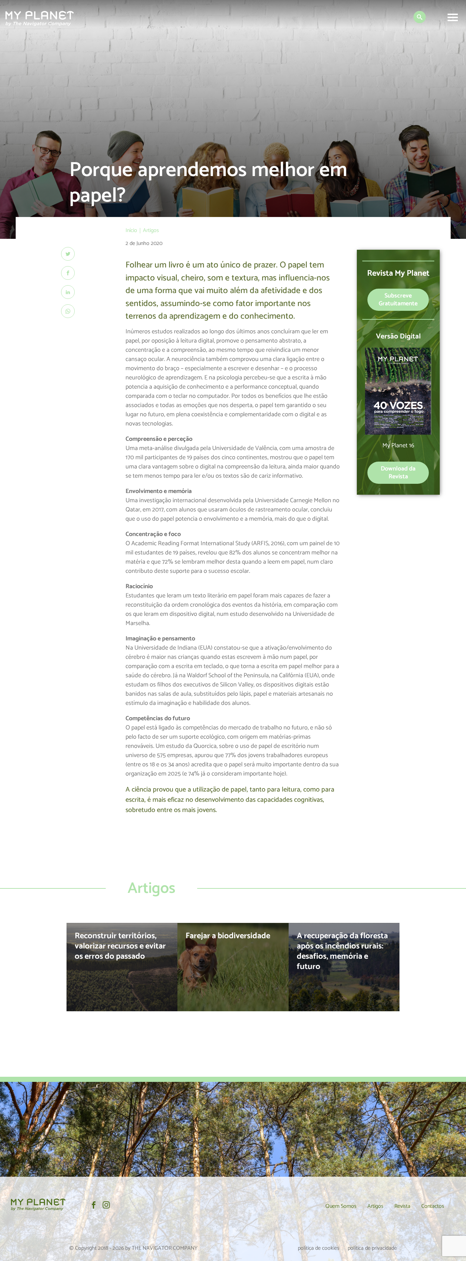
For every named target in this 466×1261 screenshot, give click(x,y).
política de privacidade (372, 1248)
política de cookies (318, 1248)
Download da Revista (398, 473)
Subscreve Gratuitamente (398, 300)
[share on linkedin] (68, 292)
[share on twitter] (68, 254)
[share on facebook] (68, 273)
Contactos (432, 1206)
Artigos (375, 1206)
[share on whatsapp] (68, 311)
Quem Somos (340, 1206)
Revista (402, 1206)
